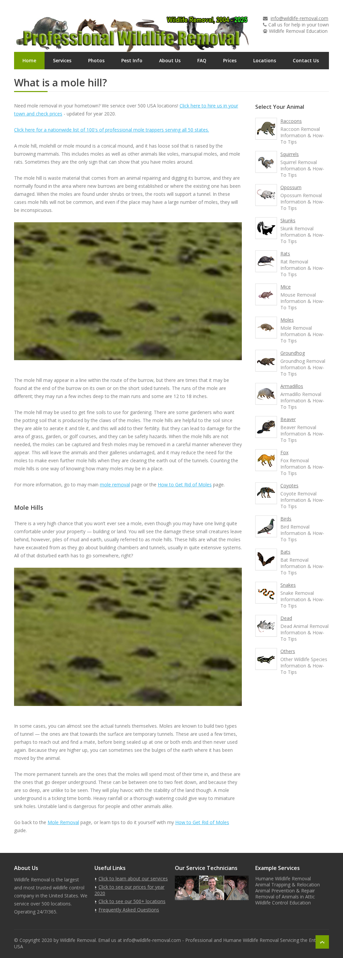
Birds (285, 518)
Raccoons (291, 121)
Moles (287, 320)
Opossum (290, 187)
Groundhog (292, 353)
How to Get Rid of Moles (185, 484)
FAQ (201, 60)
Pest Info (131, 60)
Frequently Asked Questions (128, 909)
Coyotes (289, 485)
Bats (285, 552)
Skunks (287, 220)
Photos (96, 60)
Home (29, 60)
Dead (286, 618)
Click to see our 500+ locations (131, 901)
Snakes (288, 585)
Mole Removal (63, 822)
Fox (284, 452)
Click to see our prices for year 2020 (129, 890)
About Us (170, 60)
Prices (229, 60)
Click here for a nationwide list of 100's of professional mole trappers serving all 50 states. (111, 130)
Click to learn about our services (133, 878)
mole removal (115, 484)
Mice (285, 287)
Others (287, 651)
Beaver (288, 419)
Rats (285, 253)
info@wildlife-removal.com (299, 18)
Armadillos (291, 386)
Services (62, 60)
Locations (264, 60)
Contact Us (306, 60)
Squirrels (289, 154)
